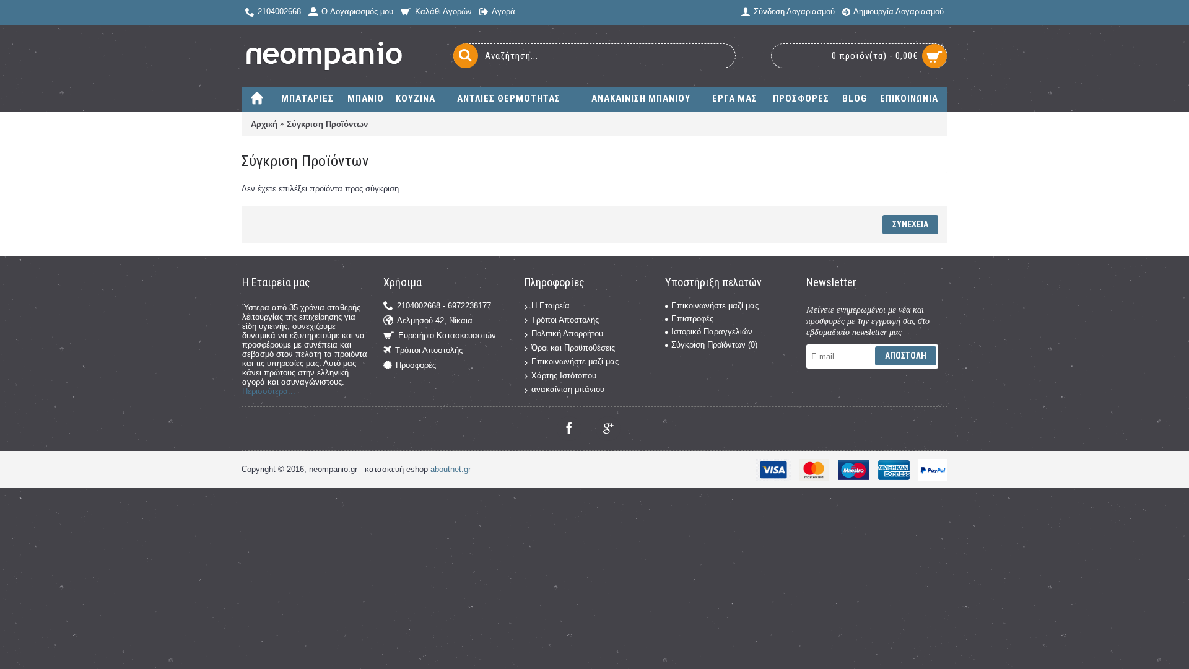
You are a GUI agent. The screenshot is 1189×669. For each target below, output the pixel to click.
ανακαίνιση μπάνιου (567, 389)
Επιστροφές (692, 318)
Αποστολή (905, 356)
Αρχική (264, 124)
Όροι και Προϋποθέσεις (573, 347)
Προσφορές (416, 365)
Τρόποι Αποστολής (429, 351)
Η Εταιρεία (550, 305)
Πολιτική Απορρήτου (567, 333)
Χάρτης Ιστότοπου (563, 375)
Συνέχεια (910, 224)
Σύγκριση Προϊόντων (327, 124)
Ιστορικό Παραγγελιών (711, 331)
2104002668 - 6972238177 (444, 306)
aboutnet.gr (450, 469)
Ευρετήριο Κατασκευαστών (447, 336)
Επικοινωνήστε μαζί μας (575, 361)
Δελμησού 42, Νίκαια (435, 321)
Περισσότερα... (268, 391)
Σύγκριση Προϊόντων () (714, 344)
